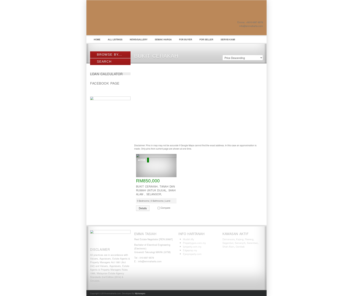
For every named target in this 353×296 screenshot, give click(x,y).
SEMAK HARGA (163, 39)
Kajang (239, 239)
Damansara (228, 239)
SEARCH (103, 61)
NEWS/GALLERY (138, 39)
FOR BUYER (185, 39)
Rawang (249, 239)
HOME (97, 39)
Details (143, 208)
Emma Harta (117, 18)
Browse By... (108, 54)
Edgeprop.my (190, 250)
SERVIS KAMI (228, 39)
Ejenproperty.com (192, 254)
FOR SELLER (206, 39)
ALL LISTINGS (115, 39)
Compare (165, 207)
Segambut (227, 243)
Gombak (240, 246)
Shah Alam (228, 246)
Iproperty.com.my (192, 246)
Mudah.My (188, 239)
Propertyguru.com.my (194, 243)
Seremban (252, 243)
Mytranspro (140, 293)
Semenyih (240, 243)
